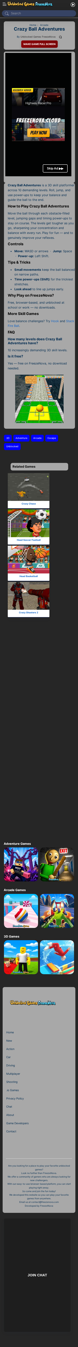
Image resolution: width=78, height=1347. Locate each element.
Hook (55, 321)
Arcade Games (15, 890)
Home (10, 1032)
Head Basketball (29, 576)
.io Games (12, 1090)
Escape (52, 438)
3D (7, 438)
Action (10, 1049)
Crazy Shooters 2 (28, 612)
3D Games (11, 936)
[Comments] (60, 37)
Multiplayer (13, 1073)
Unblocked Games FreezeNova (37, 36)
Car (8, 1057)
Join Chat (37, 1275)
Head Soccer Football (29, 539)
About (10, 1114)
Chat (9, 1106)
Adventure (21, 438)
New (9, 1040)
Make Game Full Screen (39, 44)
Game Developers (17, 1123)
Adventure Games (17, 844)
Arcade (37, 438)
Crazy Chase (29, 503)
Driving (10, 1065)
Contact (11, 1131)
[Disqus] (38, 684)
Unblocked (12, 446)
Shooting (12, 1081)
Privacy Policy (15, 1098)
